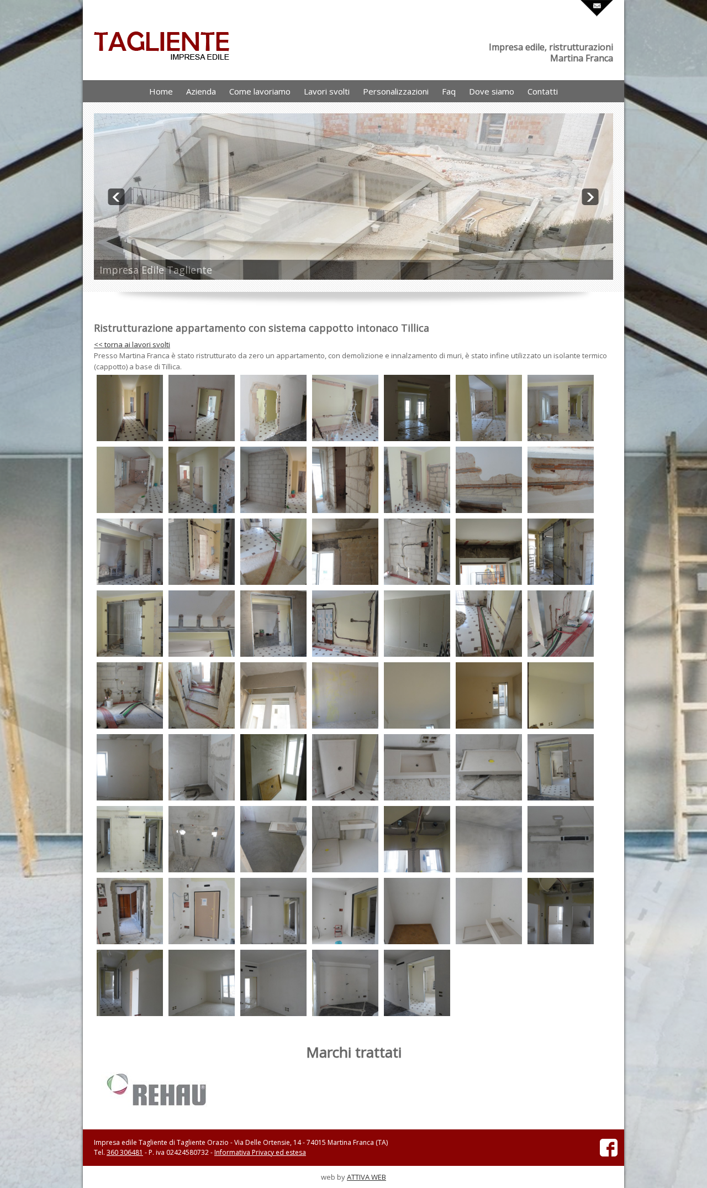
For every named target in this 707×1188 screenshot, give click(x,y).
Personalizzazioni (396, 91)
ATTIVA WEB (366, 1177)
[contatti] (597, 14)
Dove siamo (491, 91)
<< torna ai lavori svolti (132, 344)
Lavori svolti (327, 91)
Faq (449, 91)
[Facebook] (609, 1154)
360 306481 (125, 1152)
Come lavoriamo (260, 91)
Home (161, 91)
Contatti (542, 91)
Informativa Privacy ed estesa (260, 1152)
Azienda (201, 91)
